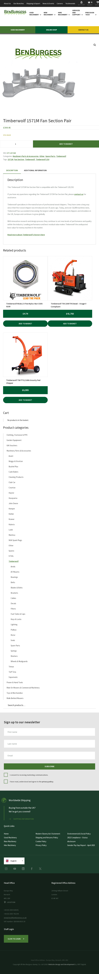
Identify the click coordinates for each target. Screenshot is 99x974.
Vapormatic (13, 677)
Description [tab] (12, 170)
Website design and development (61, 964)
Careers (60, 3)
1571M (10, 159)
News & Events (48, 3)
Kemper (12, 508)
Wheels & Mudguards (19, 661)
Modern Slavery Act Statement (48, 833)
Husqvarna (13, 498)
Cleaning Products (16, 477)
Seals (13, 640)
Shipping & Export (33, 3)
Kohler (11, 514)
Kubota (12, 524)
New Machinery (48, 14)
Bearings (14, 577)
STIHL (11, 556)
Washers (14, 656)
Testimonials (70, 3)
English (13, 861)
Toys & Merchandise (15, 693)
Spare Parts (50, 156)
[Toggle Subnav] (40, 14)
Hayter (11, 493)
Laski (11, 529)
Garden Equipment (14, 440)
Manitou (12, 535)
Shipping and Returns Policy (47, 837)
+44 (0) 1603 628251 (11, 910)
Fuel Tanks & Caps (18, 614)
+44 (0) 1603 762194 (11, 914)
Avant (11, 456)
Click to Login (14, 939)
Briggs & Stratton (16, 461)
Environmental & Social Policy (79, 833)
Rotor (13, 635)
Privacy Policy (41, 845)
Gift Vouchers (12, 445)
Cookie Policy (41, 841)
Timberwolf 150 (42, 159)
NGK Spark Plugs (15, 540)
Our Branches (18, 3)
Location (11, 902)
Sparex (11, 551)
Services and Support (76, 12)
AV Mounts (15, 572)
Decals (13, 603)
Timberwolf (61, 156)
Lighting (14, 624)
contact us (78, 194)
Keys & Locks (16, 619)
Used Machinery (34, 14)
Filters (13, 608)
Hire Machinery (62, 14)
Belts (13, 582)
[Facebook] (31, 868)
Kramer (11, 519)
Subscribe (49, 766)
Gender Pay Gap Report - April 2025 (81, 845)
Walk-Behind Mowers (15, 698)
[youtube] (14, 868)
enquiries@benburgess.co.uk (15, 917)
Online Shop (51, 30)
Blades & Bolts (17, 587)
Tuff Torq (12, 672)
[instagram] (6, 868)
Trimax (11, 666)
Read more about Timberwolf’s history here (26, 234)
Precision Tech (89, 14)
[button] (94, 45)
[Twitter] (40, 868)
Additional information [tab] (35, 170)
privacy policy (47, 781)
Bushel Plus (13, 466)
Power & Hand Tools (15, 682)
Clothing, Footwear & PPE (17, 435)
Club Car (12, 482)
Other (41, 156)
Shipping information (23, 819)
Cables (13, 598)
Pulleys (13, 630)
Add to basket (66, 144)
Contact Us (83, 30)
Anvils (13, 566)
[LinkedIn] (23, 868)
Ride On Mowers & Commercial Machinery (23, 687)
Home (6, 833)
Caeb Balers (13, 472)
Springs (14, 651)
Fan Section (19, 159)
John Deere (13, 503)
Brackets (14, 593)
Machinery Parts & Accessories (26, 156)
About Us (7, 3)
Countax (12, 487)
